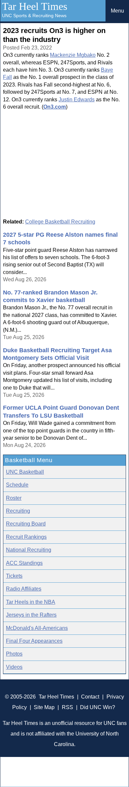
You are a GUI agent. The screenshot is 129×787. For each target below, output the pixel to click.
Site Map (44, 707)
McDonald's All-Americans (37, 628)
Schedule (17, 485)
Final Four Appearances (34, 641)
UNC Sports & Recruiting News (34, 15)
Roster (14, 498)
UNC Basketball (25, 472)
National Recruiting (28, 550)
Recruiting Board (26, 524)
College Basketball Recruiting (60, 221)
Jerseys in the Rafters (31, 615)
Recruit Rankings (26, 537)
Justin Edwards (77, 99)
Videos (14, 667)
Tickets (14, 576)
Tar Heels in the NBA (30, 602)
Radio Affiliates (23, 589)
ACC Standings (24, 563)
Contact (90, 697)
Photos (14, 654)
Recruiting (18, 511)
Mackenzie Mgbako (73, 55)
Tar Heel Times (34, 6)
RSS (67, 707)
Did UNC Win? (97, 707)
